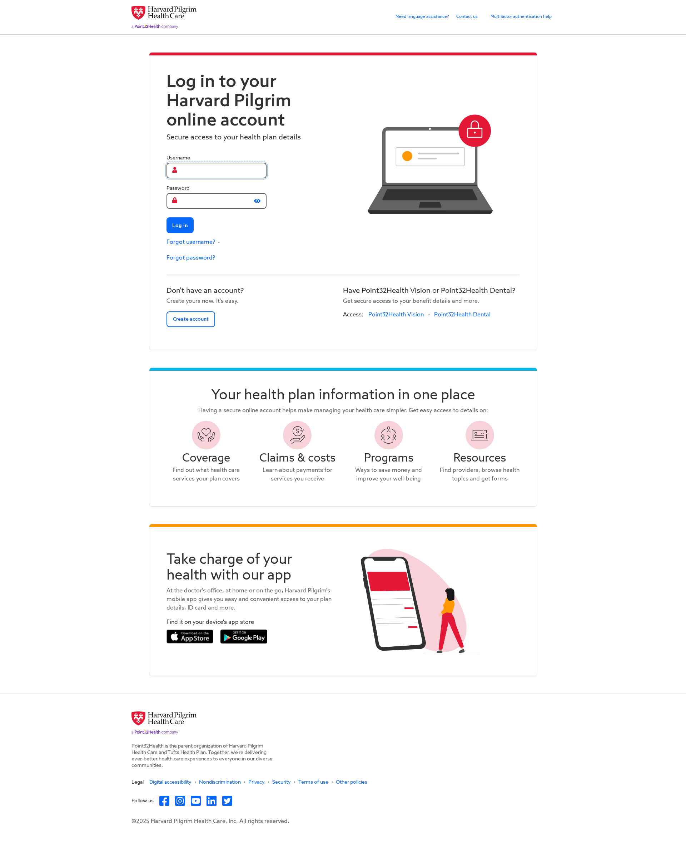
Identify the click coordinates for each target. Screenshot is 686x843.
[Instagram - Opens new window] (183, 801)
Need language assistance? (422, 17)
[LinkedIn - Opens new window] (214, 801)
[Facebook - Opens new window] (167, 801)
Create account (191, 319)
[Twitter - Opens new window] (230, 801)
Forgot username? (190, 242)
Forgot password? (190, 258)
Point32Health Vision (396, 315)
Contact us (467, 17)
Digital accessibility (170, 782)
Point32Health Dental (462, 315)
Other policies (351, 782)
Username (178, 158)
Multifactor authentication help (521, 17)
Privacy (256, 782)
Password (177, 188)
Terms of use (313, 782)
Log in (180, 225)
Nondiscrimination (220, 782)
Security (281, 782)
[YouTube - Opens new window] (199, 801)
